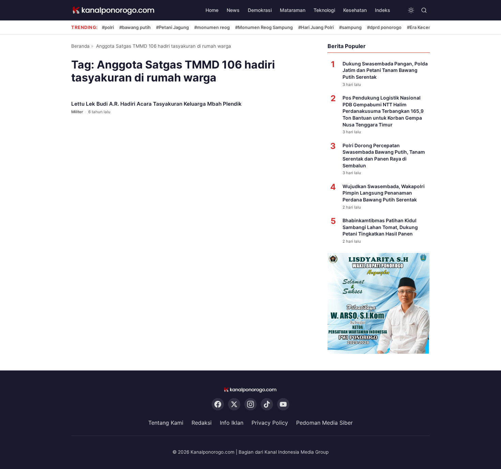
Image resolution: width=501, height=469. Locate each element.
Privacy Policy (270, 422)
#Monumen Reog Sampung (264, 27)
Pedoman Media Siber (324, 422)
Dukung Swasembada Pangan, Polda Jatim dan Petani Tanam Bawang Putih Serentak (385, 70)
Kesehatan (355, 10)
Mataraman (292, 10)
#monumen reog (212, 27)
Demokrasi (260, 10)
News (233, 10)
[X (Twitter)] (234, 404)
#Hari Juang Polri (316, 27)
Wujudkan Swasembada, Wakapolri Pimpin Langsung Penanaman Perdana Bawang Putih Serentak (384, 192)
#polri (108, 27)
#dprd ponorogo (384, 27)
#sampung (350, 27)
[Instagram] (250, 404)
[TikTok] (267, 404)
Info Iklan (231, 422)
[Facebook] (218, 404)
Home (212, 10)
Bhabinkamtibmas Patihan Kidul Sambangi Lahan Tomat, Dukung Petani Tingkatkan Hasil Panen (380, 227)
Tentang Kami (165, 422)
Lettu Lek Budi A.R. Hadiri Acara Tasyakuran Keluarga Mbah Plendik (156, 104)
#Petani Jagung (172, 27)
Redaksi (202, 422)
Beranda (80, 46)
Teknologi (324, 10)
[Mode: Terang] (411, 10)
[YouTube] (283, 404)
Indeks (382, 10)
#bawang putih (135, 27)
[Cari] (424, 10)
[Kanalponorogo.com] (113, 10)
